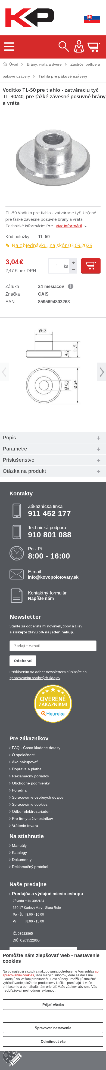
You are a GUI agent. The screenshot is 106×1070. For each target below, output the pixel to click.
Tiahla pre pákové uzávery (63, 76)
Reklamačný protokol (30, 866)
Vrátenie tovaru (25, 825)
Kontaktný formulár (47, 595)
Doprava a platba (27, 769)
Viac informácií (69, 225)
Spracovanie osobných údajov (38, 797)
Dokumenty (22, 859)
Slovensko (88, 18)
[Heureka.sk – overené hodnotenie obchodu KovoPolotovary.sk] (53, 704)
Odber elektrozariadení (32, 811)
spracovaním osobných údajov (35, 677)
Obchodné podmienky (31, 783)
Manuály (19, 845)
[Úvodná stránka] (28, 17)
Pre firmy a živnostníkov (32, 818)
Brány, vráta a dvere (44, 64)
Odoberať (23, 660)
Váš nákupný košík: (94, 47)
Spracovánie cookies (30, 804)
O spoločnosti (23, 755)
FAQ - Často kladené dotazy (36, 748)
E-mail (53, 574)
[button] (72, 262)
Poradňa (19, 790)
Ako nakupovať (25, 762)
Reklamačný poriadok (30, 776)
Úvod (13, 64)
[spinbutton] (58, 266)
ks (66, 266)
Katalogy (19, 852)
